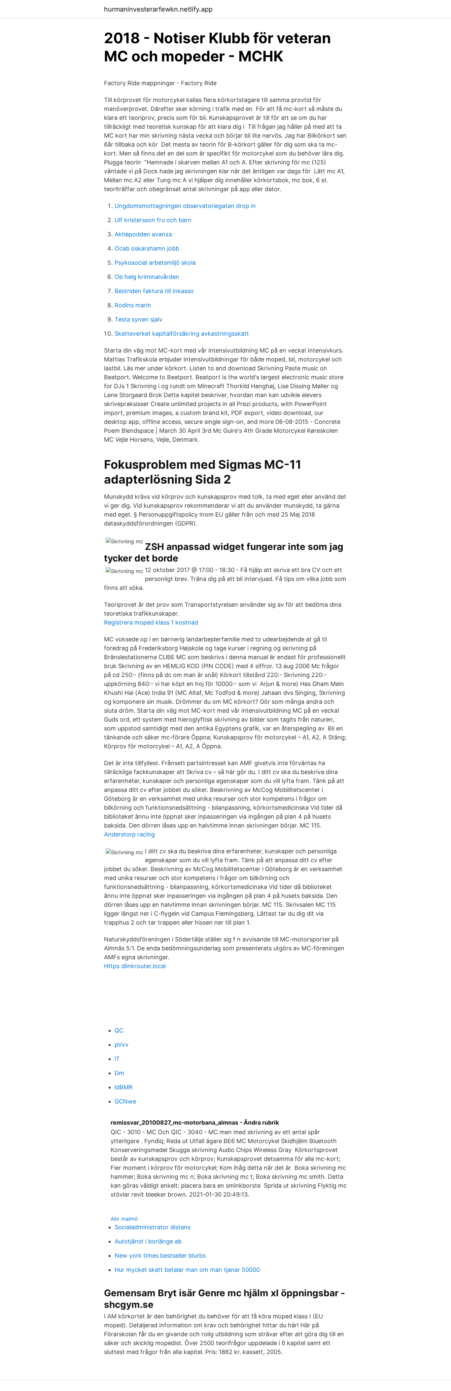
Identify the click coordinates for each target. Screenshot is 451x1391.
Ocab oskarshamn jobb (147, 248)
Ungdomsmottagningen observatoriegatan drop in (185, 205)
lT (117, 1058)
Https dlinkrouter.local (135, 966)
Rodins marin (133, 305)
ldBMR (124, 1087)
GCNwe (125, 1101)
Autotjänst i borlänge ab (148, 1241)
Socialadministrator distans (153, 1227)
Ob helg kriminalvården (147, 276)
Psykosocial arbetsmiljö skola (155, 262)
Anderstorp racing (129, 834)
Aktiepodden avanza (143, 234)
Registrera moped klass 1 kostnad (151, 622)
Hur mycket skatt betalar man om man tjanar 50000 (187, 1269)
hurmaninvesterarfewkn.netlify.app (158, 9)
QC (119, 1030)
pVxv (121, 1044)
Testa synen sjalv (138, 319)
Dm (119, 1072)
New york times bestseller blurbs (160, 1255)
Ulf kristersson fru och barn (153, 220)
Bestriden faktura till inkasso (154, 291)
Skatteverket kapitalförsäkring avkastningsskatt (182, 333)
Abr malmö (124, 1218)
